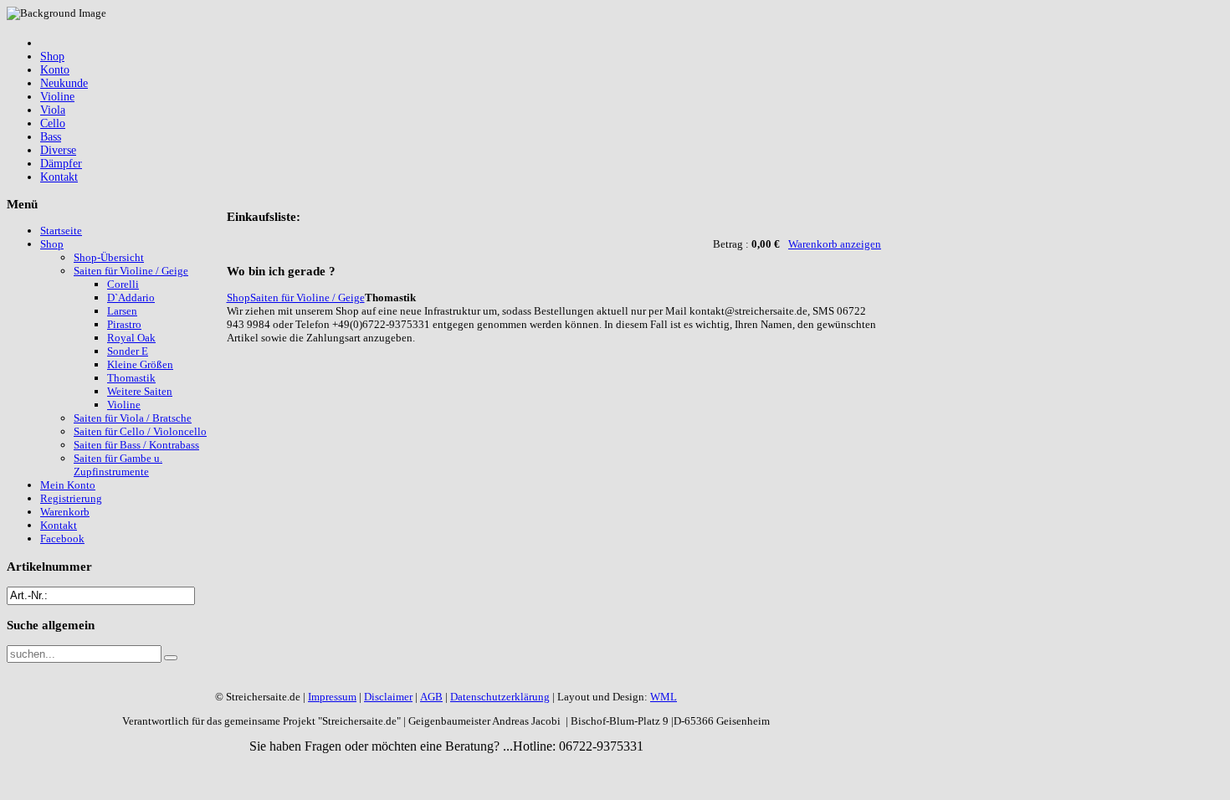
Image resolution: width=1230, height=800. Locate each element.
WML (663, 696)
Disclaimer (388, 696)
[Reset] (170, 657)
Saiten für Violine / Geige (307, 297)
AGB (431, 696)
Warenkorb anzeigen (834, 244)
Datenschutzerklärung (500, 696)
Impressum (332, 696)
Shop (238, 297)
